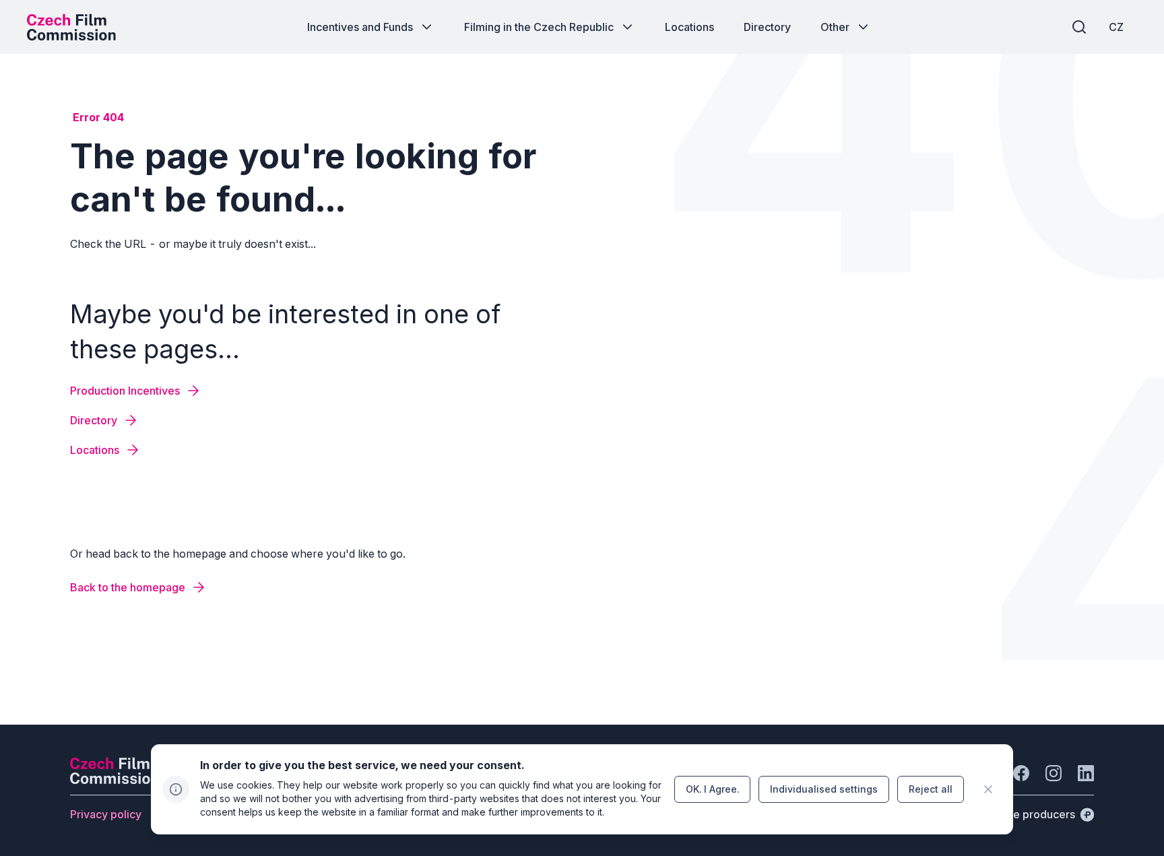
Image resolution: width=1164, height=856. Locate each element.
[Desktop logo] (71, 26)
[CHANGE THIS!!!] (988, 789)
